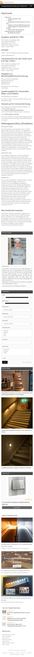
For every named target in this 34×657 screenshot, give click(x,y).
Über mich (22, 653)
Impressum (8, 17)
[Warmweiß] (17, 349)
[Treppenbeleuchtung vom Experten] (7, 2)
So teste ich (29, 653)
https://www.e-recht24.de (12, 114)
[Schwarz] (17, 330)
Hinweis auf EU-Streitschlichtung (16, 29)
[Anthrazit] (17, 332)
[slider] (5, 297)
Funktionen (5, 306)
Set (5, 358)
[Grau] (17, 335)
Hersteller (5, 320)
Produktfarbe (6, 327)
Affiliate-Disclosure (14, 654)
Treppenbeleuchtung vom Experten (14, 6)
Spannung (5, 313)
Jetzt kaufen (17, 507)
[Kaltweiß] (17, 351)
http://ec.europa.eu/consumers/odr (14, 110)
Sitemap (17, 653)
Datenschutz (11, 653)
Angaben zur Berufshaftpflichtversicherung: (19, 25)
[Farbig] (17, 353)
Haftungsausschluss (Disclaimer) (13, 31)
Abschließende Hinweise (14, 33)
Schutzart (5, 339)
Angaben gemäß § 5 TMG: (14, 19)
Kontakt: (10, 20)
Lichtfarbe (5, 346)
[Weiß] (17, 334)
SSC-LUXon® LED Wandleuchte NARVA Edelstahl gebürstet (15, 503)
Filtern (5, 362)
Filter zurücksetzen (27, 362)
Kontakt (22, 654)
